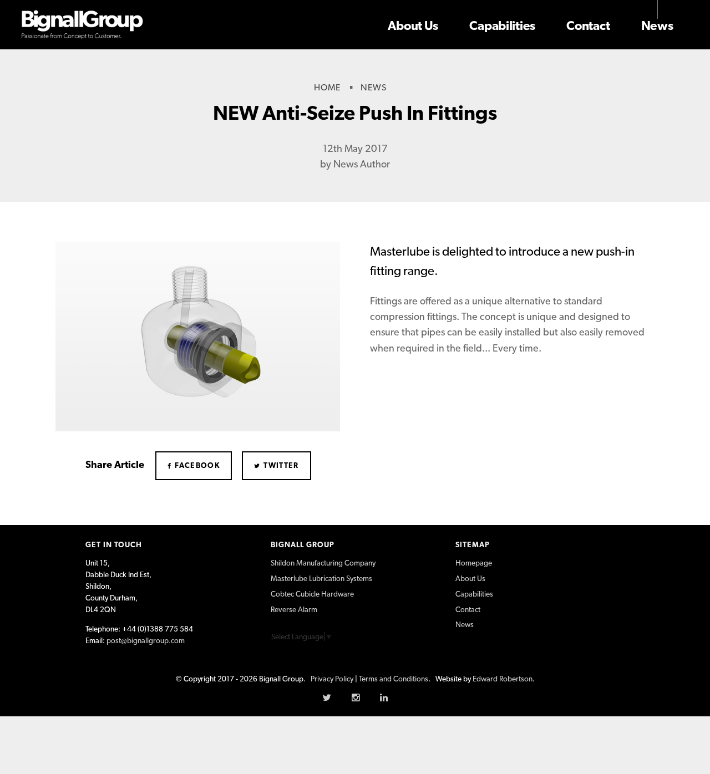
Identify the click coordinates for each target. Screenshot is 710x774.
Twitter (280, 465)
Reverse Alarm (294, 609)
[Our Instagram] (355, 697)
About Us (413, 25)
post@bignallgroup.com (145, 640)
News (657, 25)
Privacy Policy (332, 678)
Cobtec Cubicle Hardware (312, 593)
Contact (588, 25)
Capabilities (502, 25)
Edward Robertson (502, 678)
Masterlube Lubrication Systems (321, 578)
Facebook (196, 465)
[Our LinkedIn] (384, 697)
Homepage (473, 562)
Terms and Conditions (393, 678)
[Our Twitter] (326, 697)
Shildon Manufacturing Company (323, 562)
